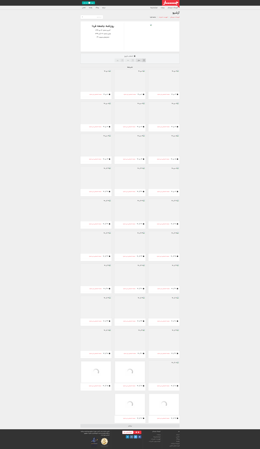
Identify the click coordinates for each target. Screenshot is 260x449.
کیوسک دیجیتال (173, 7)
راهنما (90, 7)
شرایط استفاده (175, 443)
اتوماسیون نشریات (154, 441)
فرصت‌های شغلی (175, 446)
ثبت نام (86, 3)
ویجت (162, 7)
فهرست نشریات (163, 17)
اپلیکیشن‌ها (153, 7)
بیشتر (130, 426)
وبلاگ (97, 7)
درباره (103, 7)
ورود (92, 3)
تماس (84, 7)
